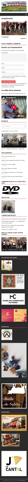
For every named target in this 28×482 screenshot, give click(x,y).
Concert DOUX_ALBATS (6, 223)
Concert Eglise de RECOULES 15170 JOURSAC (12, 172)
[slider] (13, 249)
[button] (26, 14)
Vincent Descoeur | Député (7, 225)
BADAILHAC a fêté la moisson (19, 219)
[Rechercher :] (14, 126)
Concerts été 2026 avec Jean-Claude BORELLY (12, 176)
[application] (14, 244)
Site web (3, 72)
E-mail (3, 67)
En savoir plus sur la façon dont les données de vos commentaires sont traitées (13, 85)
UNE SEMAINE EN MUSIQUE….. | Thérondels (11, 221)
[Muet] (22, 250)
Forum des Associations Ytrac (8, 156)
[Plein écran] (24, 250)
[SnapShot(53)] (14, 34)
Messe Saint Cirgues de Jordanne (9, 168)
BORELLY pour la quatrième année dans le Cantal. (13, 160)
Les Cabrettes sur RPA (11, 229)
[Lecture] (3, 250)
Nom (2, 63)
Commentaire (4, 52)
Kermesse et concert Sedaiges (8, 164)
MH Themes (22, 480)
